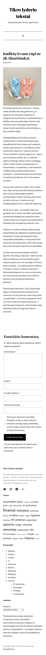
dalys (10, 505)
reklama (27, 524)
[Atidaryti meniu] (23, 35)
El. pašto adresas (12, 393)
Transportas (18, 594)
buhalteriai (27, 502)
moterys (6, 520)
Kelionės (12, 564)
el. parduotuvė (30, 505)
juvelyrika (34, 511)
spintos (24, 534)
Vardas (7, 381)
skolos (19, 534)
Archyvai (7, 606)
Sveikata (12, 577)
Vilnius (21, 538)
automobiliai (9, 501)
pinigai (18, 524)
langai (27, 516)
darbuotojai (17, 505)
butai (5, 505)
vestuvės (15, 538)
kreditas (21, 516)
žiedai (37, 539)
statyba (30, 534)
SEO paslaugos (9, 534)
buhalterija (34, 502)
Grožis (11, 557)
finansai (9, 510)
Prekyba (17, 590)
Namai (11, 567)
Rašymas (12, 571)
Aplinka (11, 551)
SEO (32, 529)
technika (7, 538)
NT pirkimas (18, 520)
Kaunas (5, 516)
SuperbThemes (9, 649)
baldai (19, 501)
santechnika (23, 529)
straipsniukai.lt (16, 629)
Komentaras (10, 351)
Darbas (11, 554)
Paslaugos (17, 587)
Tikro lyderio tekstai (23, 12)
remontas (9, 529)
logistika (35, 515)
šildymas (29, 538)
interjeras (23, 510)
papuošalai (31, 520)
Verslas (11, 580)
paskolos (8, 524)
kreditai (13, 515)
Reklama (12, 574)
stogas (37, 534)
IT (9, 561)
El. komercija (19, 584)
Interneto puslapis (12, 405)
